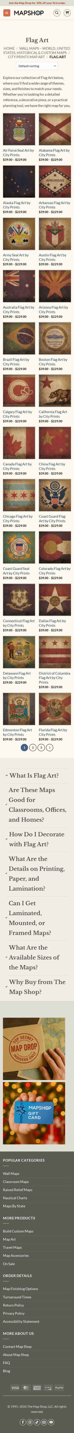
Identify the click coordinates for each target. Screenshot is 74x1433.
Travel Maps (12, 1247)
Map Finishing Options (20, 1289)
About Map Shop (16, 1355)
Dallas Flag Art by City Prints (52, 623)
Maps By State (14, 1206)
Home (9, 48)
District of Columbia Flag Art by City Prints (54, 678)
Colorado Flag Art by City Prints (54, 571)
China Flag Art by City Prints (52, 466)
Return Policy (13, 1305)
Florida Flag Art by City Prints (53, 732)
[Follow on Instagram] (30, 1422)
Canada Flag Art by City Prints (17, 466)
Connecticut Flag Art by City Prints (19, 623)
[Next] (49, 747)
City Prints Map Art (26, 57)
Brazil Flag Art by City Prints (16, 362)
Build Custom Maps (18, 1231)
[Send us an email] (44, 1422)
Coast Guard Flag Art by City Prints (52, 518)
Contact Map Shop (17, 1347)
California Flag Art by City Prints (53, 414)
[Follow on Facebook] (23, 1422)
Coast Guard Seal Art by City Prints (16, 571)
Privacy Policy (13, 1313)
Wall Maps (11, 1174)
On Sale (9, 1264)
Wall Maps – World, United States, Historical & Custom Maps (36, 50)
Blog (6, 1371)
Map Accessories (16, 1255)
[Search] (56, 12)
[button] (6, 12)
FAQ (6, 1363)
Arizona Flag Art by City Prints (53, 309)
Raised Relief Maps (17, 1190)
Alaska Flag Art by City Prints (16, 205)
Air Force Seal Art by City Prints (18, 152)
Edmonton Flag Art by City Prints (17, 732)
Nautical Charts (15, 1198)
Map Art (9, 1239)
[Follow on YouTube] (51, 1422)
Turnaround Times (17, 1297)
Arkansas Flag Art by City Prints (54, 205)
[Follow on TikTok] (37, 1422)
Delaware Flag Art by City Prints (17, 675)
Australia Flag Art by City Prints (18, 309)
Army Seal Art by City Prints (16, 257)
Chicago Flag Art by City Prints (18, 518)
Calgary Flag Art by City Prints (17, 414)
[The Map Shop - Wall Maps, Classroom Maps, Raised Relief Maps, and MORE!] (29, 13)
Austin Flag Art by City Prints (52, 257)
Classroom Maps (16, 1182)
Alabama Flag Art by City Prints (54, 152)
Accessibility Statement (21, 1321)
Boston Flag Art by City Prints (53, 362)
